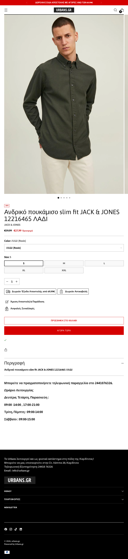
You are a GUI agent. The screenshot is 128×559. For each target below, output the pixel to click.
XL (23, 270)
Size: (7, 257)
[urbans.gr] (64, 9)
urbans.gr (16, 541)
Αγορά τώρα (64, 330)
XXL (64, 270)
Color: (15, 240)
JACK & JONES (12, 224)
